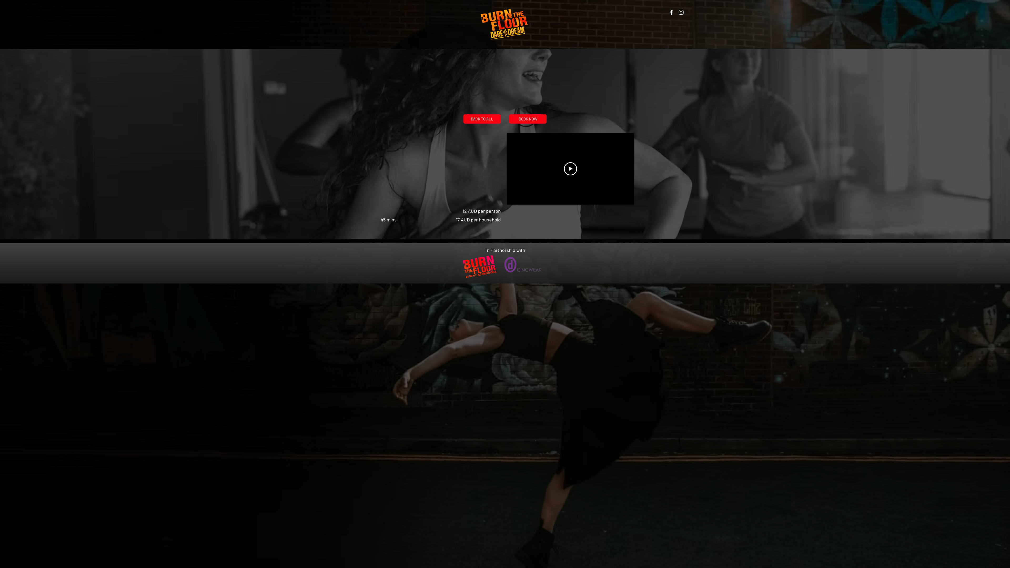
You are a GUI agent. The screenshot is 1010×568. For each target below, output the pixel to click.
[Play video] (570, 168)
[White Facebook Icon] (671, 12)
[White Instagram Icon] (681, 12)
